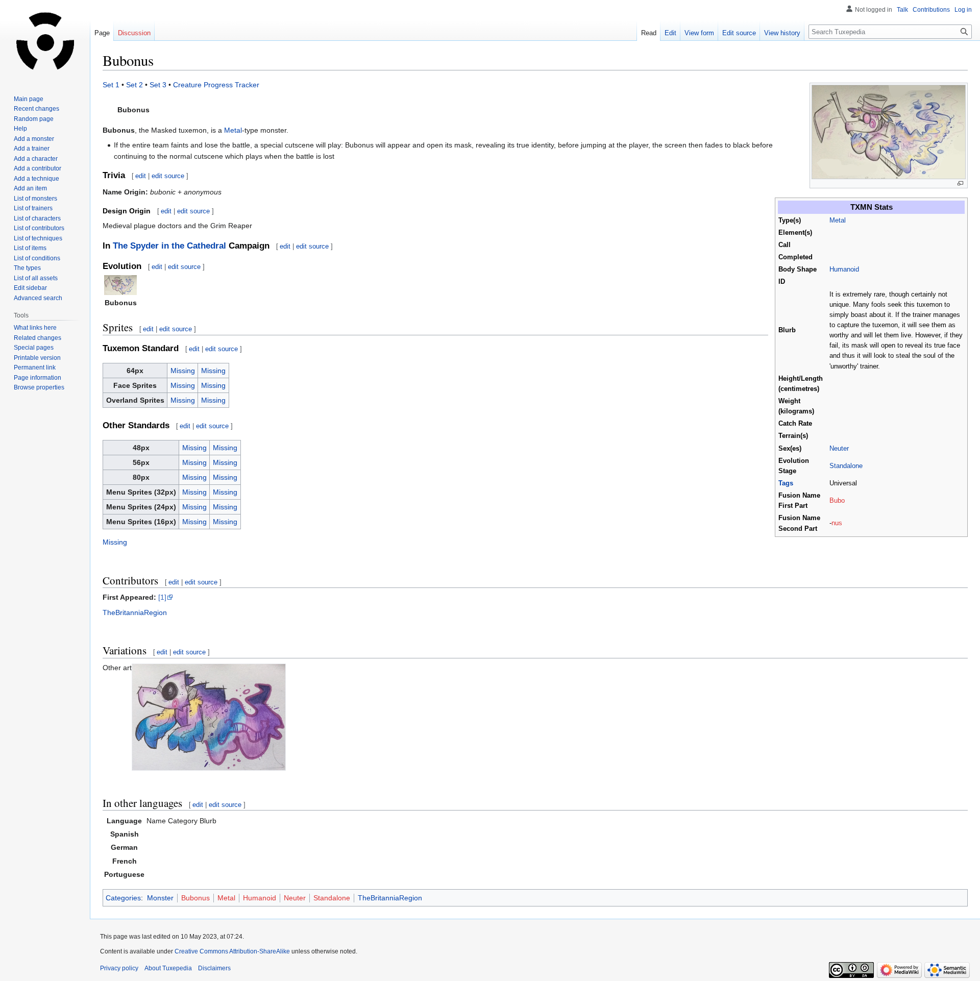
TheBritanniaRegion (135, 612)
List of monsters (35, 198)
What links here (35, 327)
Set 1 (111, 85)
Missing (182, 370)
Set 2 (134, 85)
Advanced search (38, 298)
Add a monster (34, 138)
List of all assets (36, 278)
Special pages (34, 347)
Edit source (739, 33)
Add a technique (36, 178)
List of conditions (37, 258)
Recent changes (36, 108)
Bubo (837, 500)
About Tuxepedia (168, 968)
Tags (785, 483)
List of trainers (33, 208)
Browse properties (39, 387)
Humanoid (844, 269)
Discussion (134, 33)
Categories (123, 898)
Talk (902, 9)
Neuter (839, 448)
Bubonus (195, 898)
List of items (30, 248)
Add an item (30, 188)
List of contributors (39, 228)
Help (20, 128)
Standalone (846, 466)
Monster (160, 898)
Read (648, 33)
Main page (28, 99)
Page (102, 33)
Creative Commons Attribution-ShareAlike (232, 951)
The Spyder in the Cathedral (169, 246)
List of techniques (38, 238)
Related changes (37, 337)
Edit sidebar (30, 287)
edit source (168, 176)
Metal (837, 220)
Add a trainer (32, 148)
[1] (162, 597)
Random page (34, 118)
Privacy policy (119, 968)
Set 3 (158, 85)
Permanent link (35, 367)
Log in (963, 9)
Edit (670, 33)
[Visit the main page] (45, 41)
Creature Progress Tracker (216, 85)
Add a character (36, 158)
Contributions (931, 9)
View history (782, 33)
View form (699, 33)
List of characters (37, 218)
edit (140, 176)
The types (27, 268)
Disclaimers (214, 968)
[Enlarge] (960, 183)
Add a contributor (37, 168)
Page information (37, 377)
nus (836, 523)
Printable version (37, 357)
